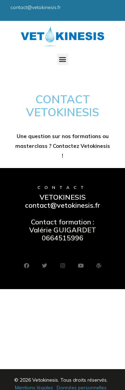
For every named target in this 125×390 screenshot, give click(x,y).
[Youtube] (80, 265)
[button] (62, 59)
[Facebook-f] (26, 265)
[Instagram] (62, 265)
